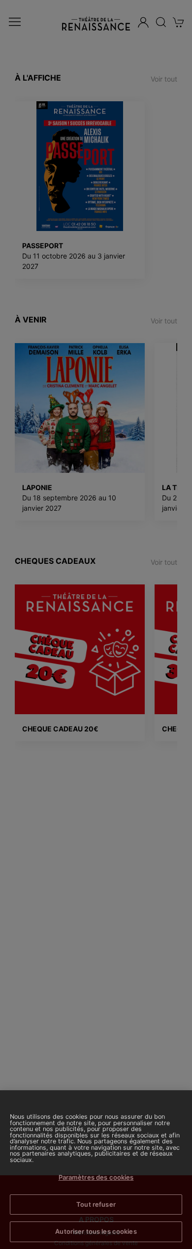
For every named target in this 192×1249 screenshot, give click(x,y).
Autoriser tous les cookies (95, 1231)
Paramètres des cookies (96, 1177)
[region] (96, 1169)
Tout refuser (96, 1204)
